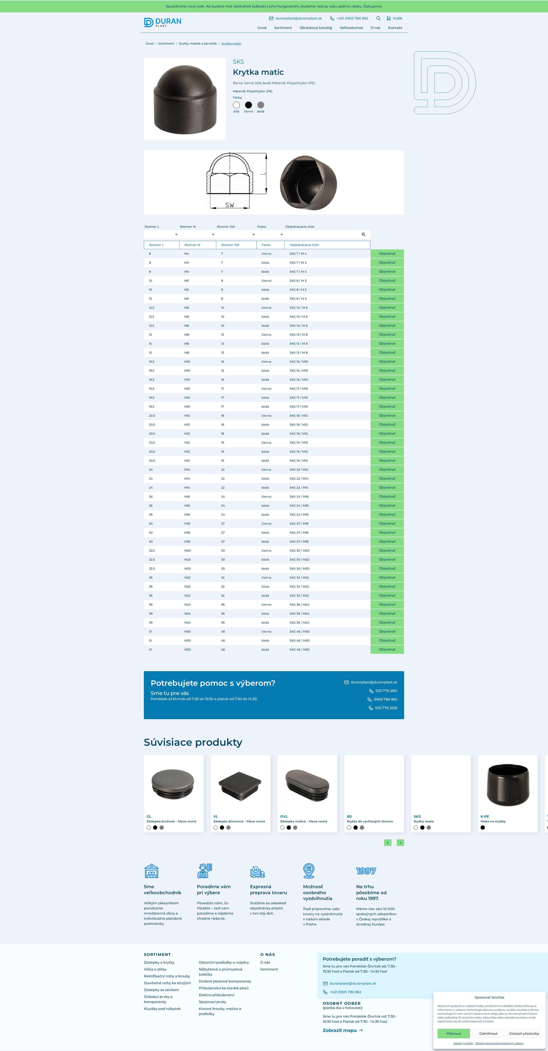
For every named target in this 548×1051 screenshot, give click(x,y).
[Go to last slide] (388, 842)
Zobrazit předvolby (524, 1034)
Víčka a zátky (155, 969)
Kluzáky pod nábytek (162, 1009)
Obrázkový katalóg (316, 28)
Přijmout (454, 1034)
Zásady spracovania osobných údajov (499, 1043)
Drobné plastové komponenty (225, 981)
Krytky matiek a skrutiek (198, 43)
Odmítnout (488, 1034)
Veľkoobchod (351, 28)
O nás (375, 28)
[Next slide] (400, 842)
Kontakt (395, 28)
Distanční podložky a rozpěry (224, 962)
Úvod (262, 28)
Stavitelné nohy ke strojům (167, 983)
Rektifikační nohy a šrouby (167, 976)
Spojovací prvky (212, 1002)
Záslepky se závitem (161, 990)
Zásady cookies (463, 1043)
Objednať (387, 254)
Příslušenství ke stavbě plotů (224, 988)
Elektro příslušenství (216, 995)
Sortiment (283, 28)
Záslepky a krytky (159, 962)
